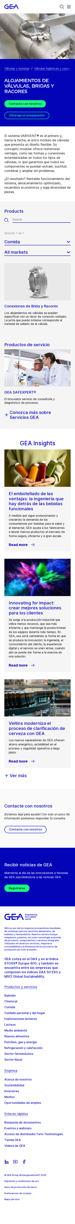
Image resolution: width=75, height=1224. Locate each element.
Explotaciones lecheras (20, 1019)
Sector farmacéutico (18, 1054)
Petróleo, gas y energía (20, 1042)
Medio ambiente (15, 1030)
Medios (9, 1097)
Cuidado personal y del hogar (24, 1013)
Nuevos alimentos (16, 1036)
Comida (9, 1007)
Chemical (10, 1001)
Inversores (11, 1091)
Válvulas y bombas (16, 68)
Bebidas (10, 995)
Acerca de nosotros (18, 1079)
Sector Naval (13, 1059)
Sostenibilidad (14, 1085)
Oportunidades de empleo (22, 1103)
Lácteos (10, 1024)
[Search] (62, 7)
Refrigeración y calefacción (23, 1048)
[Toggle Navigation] (69, 7)
